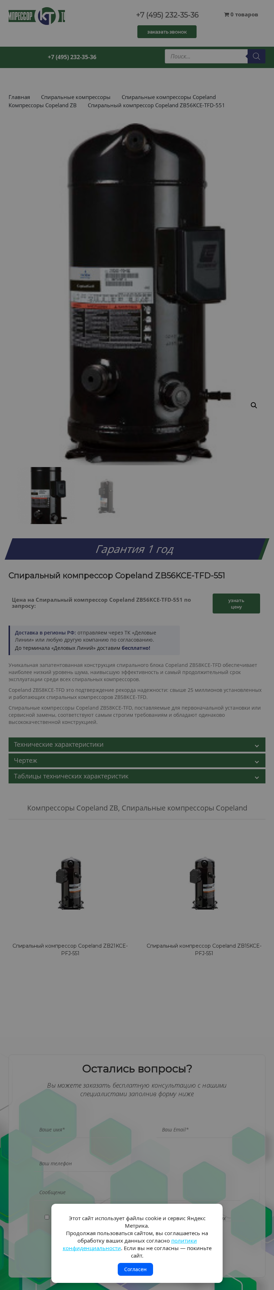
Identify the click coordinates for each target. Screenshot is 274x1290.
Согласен (135, 1269)
